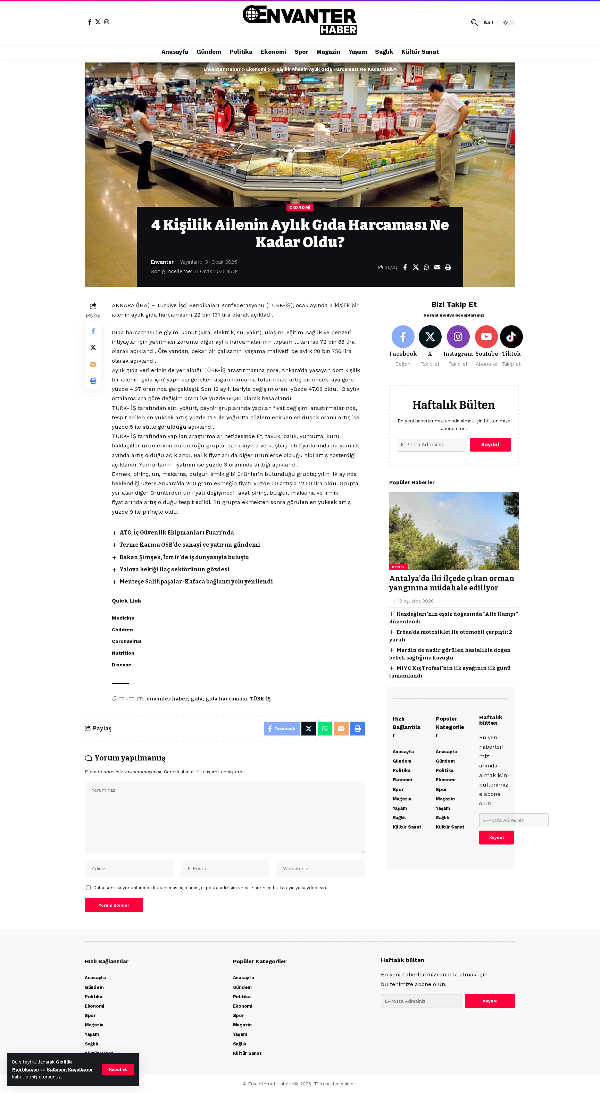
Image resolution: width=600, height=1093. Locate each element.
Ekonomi (300, 207)
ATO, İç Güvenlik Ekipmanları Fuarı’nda (176, 532)
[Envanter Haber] (300, 22)
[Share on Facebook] (405, 267)
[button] (118, 1069)
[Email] (437, 267)
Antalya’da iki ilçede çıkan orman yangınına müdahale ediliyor (452, 583)
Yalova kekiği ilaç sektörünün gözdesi (174, 569)
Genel (399, 567)
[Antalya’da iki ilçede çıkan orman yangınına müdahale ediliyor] (454, 531)
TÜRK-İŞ (260, 699)
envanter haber (167, 699)
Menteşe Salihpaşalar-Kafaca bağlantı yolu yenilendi (196, 581)
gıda (197, 699)
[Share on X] (415, 267)
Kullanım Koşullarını (69, 1069)
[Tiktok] (511, 346)
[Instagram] (106, 22)
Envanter (162, 262)
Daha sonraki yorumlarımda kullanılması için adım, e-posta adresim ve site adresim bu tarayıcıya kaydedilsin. (210, 887)
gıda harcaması (226, 699)
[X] (97, 22)
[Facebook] (89, 22)
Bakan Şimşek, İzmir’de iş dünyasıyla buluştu (184, 557)
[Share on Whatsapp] (426, 267)
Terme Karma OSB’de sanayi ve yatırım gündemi (189, 544)
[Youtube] (486, 346)
